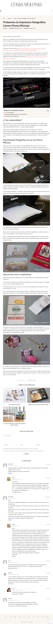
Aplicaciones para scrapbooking (11, 116)
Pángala (10, 572)
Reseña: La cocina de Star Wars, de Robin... (38, 404)
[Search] (52, 11)
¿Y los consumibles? (9, 112)
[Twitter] (10, 617)
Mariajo (10, 598)
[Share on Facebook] (27, 380)
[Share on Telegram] (33, 380)
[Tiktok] (42, 617)
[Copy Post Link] (34, 380)
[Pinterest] (19, 617)
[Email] (29, 617)
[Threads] (47, 617)
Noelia (6, 28)
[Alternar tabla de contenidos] (47, 111)
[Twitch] (38, 617)
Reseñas (9, 18)
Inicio (4, 18)
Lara (13, 588)
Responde (48, 464)
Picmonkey (46, 327)
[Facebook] (6, 617)
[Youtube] (24, 617)
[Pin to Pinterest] (30, 380)
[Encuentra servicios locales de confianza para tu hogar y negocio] (14, 414)
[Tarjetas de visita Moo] (14, 395)
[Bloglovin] (33, 617)
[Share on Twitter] (29, 380)
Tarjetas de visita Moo (14, 404)
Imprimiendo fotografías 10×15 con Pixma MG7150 (16, 114)
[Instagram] (15, 617)
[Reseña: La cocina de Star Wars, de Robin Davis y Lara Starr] (38, 395)
